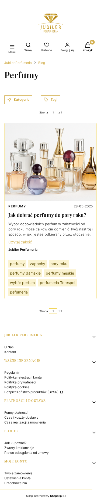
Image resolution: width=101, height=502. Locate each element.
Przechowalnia (15, 483)
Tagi (54, 99)
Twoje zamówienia (18, 473)
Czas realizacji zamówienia (25, 422)
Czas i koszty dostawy (21, 417)
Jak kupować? (15, 443)
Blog (41, 63)
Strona (43, 112)
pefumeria (19, 292)
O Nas (8, 347)
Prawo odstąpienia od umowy (26, 453)
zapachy (37, 263)
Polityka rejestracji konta (23, 377)
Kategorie (21, 99)
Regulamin (12, 372)
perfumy (17, 263)
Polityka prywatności (20, 382)
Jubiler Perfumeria (18, 63)
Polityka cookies (16, 387)
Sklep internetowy (44, 495)
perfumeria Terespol (57, 282)
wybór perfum (22, 282)
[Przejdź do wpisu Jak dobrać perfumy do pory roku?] (50, 162)
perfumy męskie (60, 273)
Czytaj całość (20, 242)
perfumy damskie (25, 273)
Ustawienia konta (17, 478)
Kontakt (10, 352)
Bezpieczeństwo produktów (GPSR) (31, 392)
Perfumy (17, 206)
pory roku (58, 263)
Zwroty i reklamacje (19, 448)
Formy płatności (16, 412)
